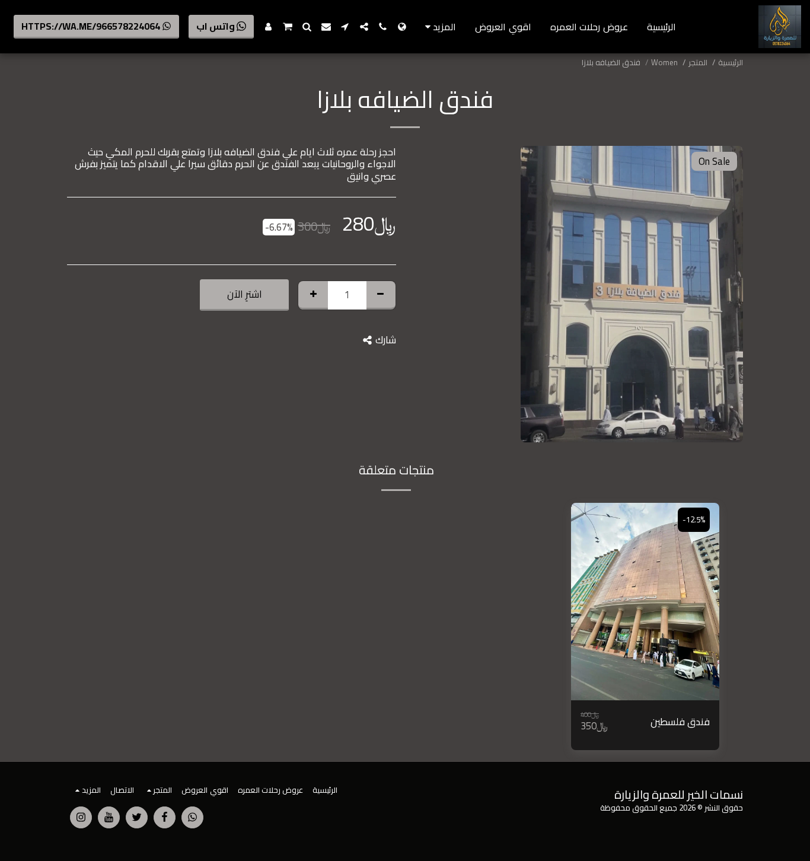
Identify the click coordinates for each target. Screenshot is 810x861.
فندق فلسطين (680, 722)
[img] (645, 601)
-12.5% (694, 519)
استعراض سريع (645, 671)
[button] (383, 26)
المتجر (697, 62)
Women (664, 62)
